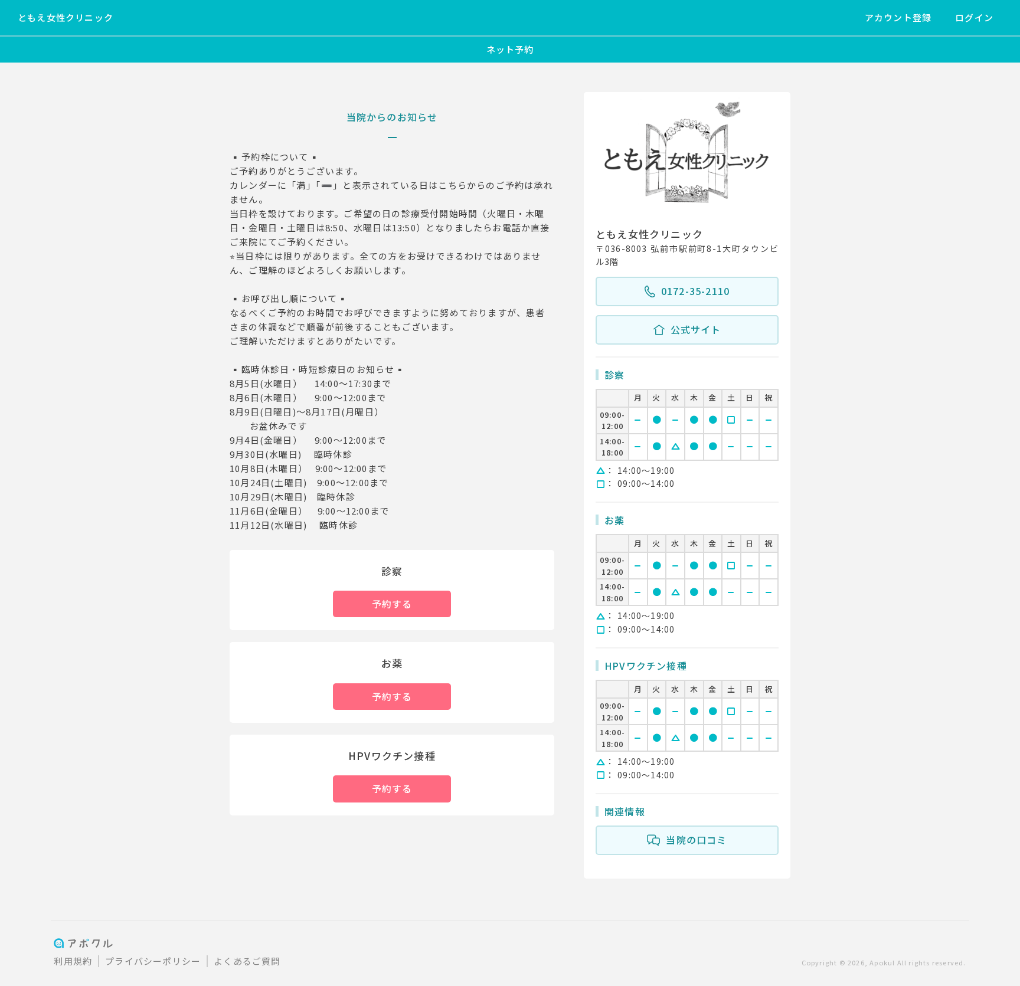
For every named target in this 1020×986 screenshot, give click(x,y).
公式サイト (696, 329)
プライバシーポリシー (153, 961)
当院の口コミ (696, 840)
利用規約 (73, 961)
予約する (392, 604)
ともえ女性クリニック (65, 17)
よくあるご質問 (247, 961)
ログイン (974, 17)
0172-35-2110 (695, 291)
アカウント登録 (898, 17)
